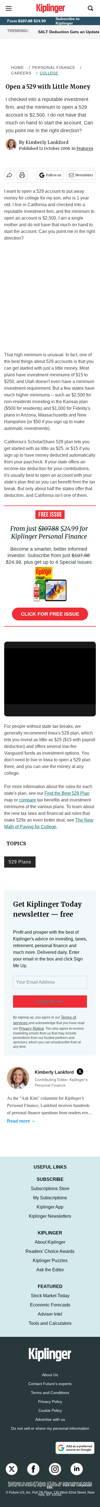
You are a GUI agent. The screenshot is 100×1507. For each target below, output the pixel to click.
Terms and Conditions (50, 1392)
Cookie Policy (50, 1410)
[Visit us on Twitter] (12, 1469)
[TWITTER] (81, 1071)
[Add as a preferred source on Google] (75, 1448)
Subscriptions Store (50, 1188)
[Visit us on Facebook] (33, 1469)
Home (17, 67)
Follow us (53, 175)
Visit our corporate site (69, 1486)
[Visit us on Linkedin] (77, 1469)
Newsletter (84, 175)
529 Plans (20, 862)
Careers (21, 73)
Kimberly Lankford (47, 142)
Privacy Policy (50, 1401)
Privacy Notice (31, 1028)
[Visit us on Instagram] (55, 1469)
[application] (50, 674)
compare (27, 800)
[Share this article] (9, 175)
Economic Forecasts (50, 1305)
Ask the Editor (50, 1269)
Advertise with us (50, 1419)
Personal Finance (53, 67)
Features (84, 148)
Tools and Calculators (50, 1323)
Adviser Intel (50, 1314)
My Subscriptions (50, 1197)
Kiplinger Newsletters (50, 1216)
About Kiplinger (50, 1242)
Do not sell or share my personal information (50, 1428)
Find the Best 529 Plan (66, 793)
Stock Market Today (50, 1295)
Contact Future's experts (50, 1383)
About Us (50, 1375)
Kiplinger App (50, 1207)
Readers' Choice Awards (50, 1251)
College (49, 73)
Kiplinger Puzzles (50, 1260)
